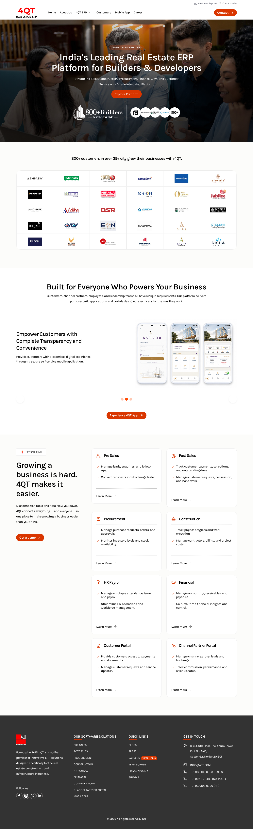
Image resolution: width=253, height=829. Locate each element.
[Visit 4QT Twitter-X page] (33, 796)
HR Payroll (81, 770)
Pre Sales (80, 745)
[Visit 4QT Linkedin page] (39, 796)
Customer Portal (85, 783)
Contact (222, 12)
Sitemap (134, 777)
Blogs (133, 745)
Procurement (83, 757)
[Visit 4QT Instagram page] (26, 796)
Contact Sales (230, 3)
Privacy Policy (138, 770)
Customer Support (207, 3)
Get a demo (27, 537)
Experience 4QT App (124, 415)
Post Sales (81, 751)
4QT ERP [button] (81, 12)
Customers (103, 12)
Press (133, 751)
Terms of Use (137, 764)
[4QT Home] (26, 12)
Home (52, 12)
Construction (83, 764)
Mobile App (122, 12)
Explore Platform (126, 94)
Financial (80, 777)
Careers (142, 757)
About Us (66, 12)
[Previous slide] (20, 399)
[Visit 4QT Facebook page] (19, 796)
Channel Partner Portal (90, 790)
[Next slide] (233, 399)
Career (138, 12)
